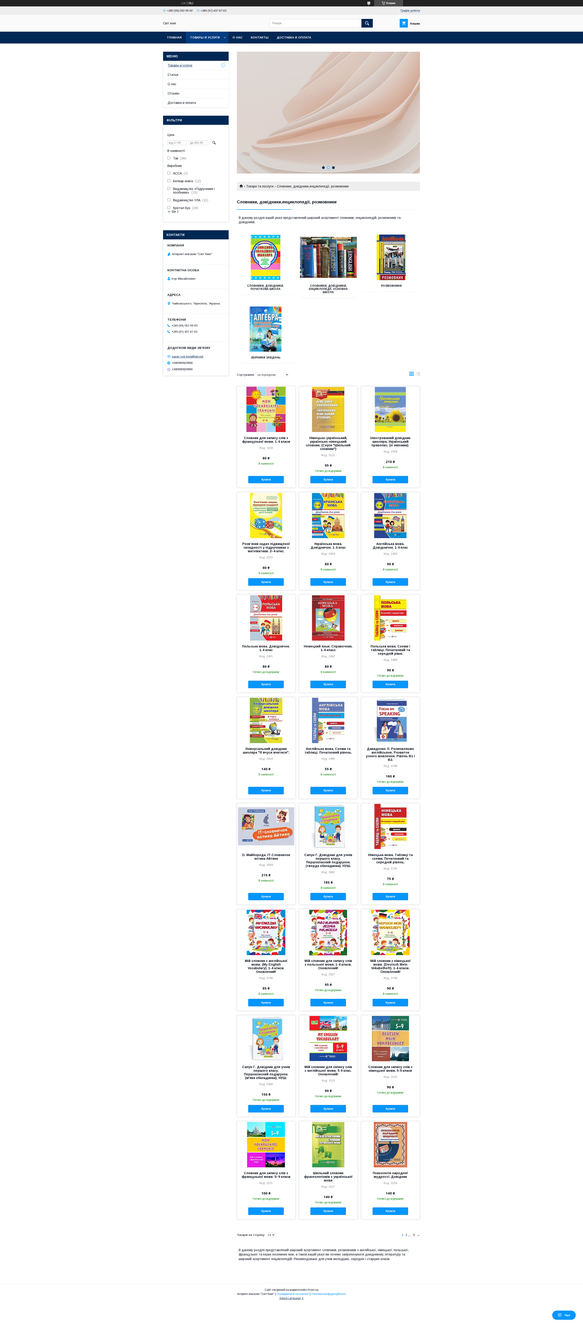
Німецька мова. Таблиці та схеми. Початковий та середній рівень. (390, 858)
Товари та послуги (260, 186)
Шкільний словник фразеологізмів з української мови (328, 1176)
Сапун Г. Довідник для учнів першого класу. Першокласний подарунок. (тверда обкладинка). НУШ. (328, 860)
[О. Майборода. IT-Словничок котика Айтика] (266, 826)
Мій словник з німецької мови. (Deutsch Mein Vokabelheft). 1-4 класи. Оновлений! (390, 966)
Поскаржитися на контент (292, 1294)
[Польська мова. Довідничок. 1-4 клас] (266, 617)
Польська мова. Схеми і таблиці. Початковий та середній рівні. (390, 649)
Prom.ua (313, 1289)
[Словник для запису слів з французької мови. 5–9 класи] (266, 1144)
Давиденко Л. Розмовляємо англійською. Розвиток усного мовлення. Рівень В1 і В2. (390, 754)
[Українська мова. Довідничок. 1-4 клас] (328, 515)
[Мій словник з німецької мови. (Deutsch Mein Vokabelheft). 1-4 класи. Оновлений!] (390, 932)
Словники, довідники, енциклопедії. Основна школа (328, 289)
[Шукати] (367, 23)
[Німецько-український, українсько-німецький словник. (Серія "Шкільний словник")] (328, 409)
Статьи (173, 75)
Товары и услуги (205, 37)
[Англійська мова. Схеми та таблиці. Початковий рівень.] (328, 720)
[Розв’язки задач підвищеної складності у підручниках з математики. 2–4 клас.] (266, 515)
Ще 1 (175, 211)
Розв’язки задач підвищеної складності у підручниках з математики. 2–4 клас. (266, 547)
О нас (238, 37)
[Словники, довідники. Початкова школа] (265, 257)
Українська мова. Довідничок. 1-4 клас (328, 545)
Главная (174, 37)
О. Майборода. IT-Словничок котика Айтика (266, 856)
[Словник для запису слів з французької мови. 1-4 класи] (266, 409)
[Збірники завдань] (265, 329)
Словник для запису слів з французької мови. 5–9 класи (266, 1175)
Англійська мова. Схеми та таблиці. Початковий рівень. (328, 750)
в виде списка (418, 375)
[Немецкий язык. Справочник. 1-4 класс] (328, 617)
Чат (567, 1315)
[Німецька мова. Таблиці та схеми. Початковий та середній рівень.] (390, 826)
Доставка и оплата (294, 37)
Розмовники (391, 285)
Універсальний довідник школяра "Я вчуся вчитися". (266, 750)
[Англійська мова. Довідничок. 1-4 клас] (390, 515)
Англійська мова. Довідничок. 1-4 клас (390, 545)
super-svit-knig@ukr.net (187, 356)
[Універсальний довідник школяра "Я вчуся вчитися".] (266, 720)
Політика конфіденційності (328, 1294)
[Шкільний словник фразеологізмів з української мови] (328, 1144)
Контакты (259, 37)
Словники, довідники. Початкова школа (265, 287)
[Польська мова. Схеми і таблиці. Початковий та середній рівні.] (390, 617)
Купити (266, 479)
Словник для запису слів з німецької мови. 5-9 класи (390, 1068)
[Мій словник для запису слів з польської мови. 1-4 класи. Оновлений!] (328, 932)
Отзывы (173, 93)
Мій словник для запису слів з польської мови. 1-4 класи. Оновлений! (328, 964)
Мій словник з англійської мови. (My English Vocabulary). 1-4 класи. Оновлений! (266, 966)
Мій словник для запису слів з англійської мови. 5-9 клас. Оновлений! (328, 1070)
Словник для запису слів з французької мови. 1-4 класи (266, 439)
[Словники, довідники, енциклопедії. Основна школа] (328, 257)
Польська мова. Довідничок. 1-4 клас (266, 648)
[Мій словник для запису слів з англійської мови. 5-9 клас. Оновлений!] (328, 1038)
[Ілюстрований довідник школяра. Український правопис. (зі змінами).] (390, 409)
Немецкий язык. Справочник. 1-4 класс (328, 648)
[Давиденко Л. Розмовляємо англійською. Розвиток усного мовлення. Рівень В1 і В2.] (390, 720)
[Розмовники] (391, 257)
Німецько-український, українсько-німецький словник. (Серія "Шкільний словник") (328, 443)
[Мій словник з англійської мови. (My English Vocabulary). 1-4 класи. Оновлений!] (266, 932)
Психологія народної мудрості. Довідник (390, 1175)
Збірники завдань (265, 357)
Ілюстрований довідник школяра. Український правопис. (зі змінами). (390, 441)
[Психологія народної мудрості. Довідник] (390, 1144)
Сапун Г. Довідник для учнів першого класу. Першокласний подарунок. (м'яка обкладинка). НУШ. (266, 1072)
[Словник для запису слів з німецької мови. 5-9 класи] (390, 1038)
